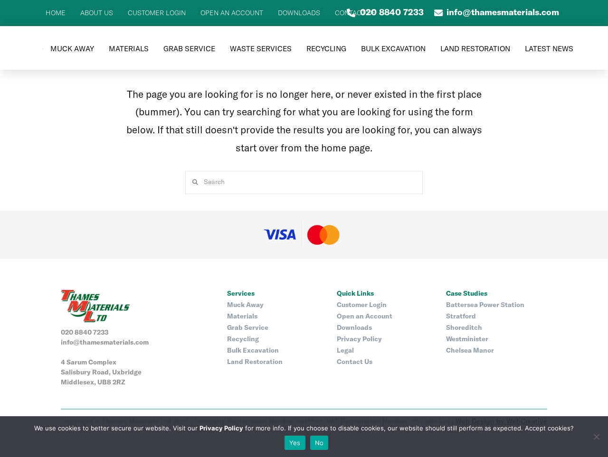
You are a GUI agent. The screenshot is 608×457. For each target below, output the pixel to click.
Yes (295, 443)
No (319, 443)
